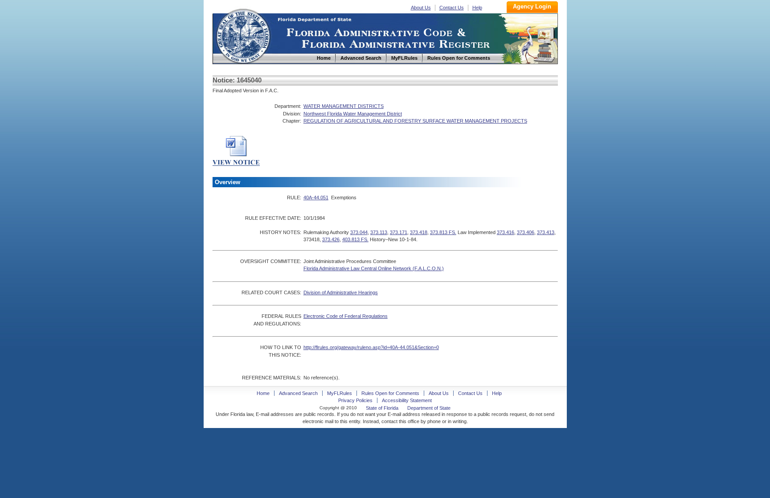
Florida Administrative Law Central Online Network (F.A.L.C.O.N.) (373, 268)
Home (243, 35)
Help (477, 7)
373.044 (359, 232)
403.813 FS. (355, 239)
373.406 (525, 232)
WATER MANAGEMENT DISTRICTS (343, 106)
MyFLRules (339, 393)
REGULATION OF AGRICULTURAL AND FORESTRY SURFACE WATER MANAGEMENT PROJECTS (415, 120)
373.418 (418, 232)
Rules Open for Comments (390, 393)
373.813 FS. (443, 232)
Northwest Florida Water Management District (352, 113)
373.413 (545, 232)
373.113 (378, 232)
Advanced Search (298, 393)
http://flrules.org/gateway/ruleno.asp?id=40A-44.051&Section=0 (371, 347)
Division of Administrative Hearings (340, 292)
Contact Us (451, 7)
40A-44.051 (315, 197)
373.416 (505, 232)
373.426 (331, 239)
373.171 (398, 232)
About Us (421, 7)
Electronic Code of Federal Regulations (345, 316)
